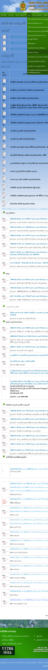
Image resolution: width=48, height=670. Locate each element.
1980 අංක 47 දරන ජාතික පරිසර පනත (23, 37)
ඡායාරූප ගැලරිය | (31, 662)
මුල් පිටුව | (4, 662)
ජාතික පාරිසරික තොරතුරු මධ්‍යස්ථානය (15, 636)
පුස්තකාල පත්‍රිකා (8, 640)
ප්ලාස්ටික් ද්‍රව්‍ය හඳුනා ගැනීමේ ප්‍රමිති (22, 361)
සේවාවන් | (20, 662)
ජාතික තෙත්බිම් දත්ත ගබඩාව (12, 643)
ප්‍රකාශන (39, 636)
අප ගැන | (12, 662)
